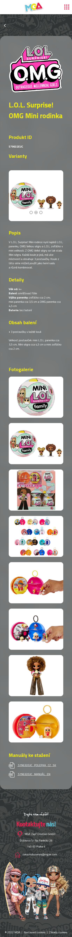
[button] (31, 212)
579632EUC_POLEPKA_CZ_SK (37, 765)
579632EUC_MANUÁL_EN (34, 774)
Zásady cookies (58, 932)
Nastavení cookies (34, 932)
